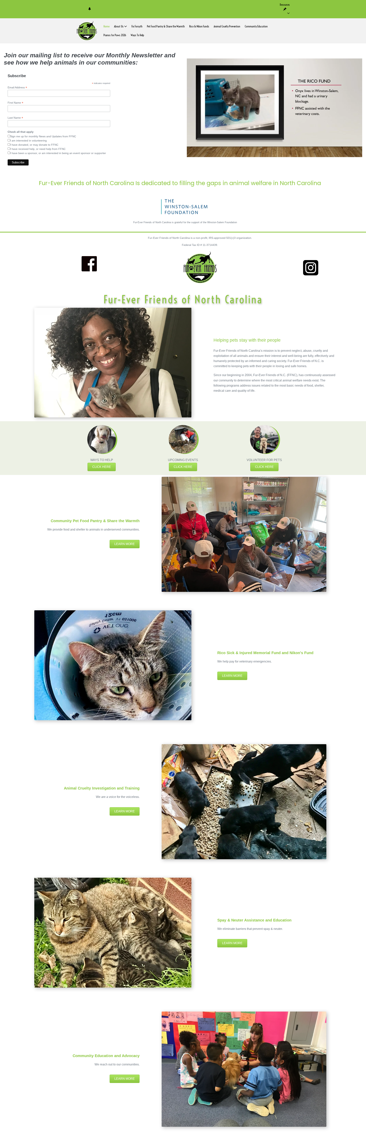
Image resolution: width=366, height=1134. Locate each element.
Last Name (15, 118)
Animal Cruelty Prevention (227, 26)
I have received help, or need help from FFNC (38, 148)
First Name (15, 103)
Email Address (17, 87)
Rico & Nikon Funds (199, 26)
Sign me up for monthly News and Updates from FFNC (43, 136)
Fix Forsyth (137, 26)
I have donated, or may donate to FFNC (34, 144)
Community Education (256, 26)
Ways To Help (137, 35)
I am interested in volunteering (28, 140)
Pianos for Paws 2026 (115, 35)
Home (106, 26)
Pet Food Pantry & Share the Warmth (166, 26)
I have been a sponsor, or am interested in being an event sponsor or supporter (58, 153)
